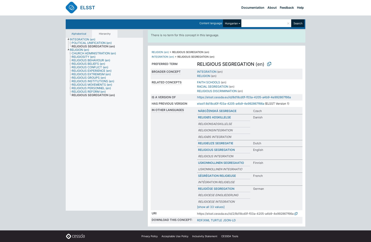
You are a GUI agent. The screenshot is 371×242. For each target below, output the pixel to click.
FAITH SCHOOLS (208, 82)
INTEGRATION (206, 72)
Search (298, 23)
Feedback (287, 7)
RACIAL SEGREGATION (212, 86)
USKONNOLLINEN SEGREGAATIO (221, 163)
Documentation (252, 7)
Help (300, 7)
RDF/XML (203, 220)
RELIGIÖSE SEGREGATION (216, 189)
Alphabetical (78, 33)
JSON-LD (229, 220)
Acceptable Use (175, 236)
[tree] (104, 124)
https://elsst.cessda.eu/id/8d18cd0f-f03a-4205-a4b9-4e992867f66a (244, 97)
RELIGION (203, 76)
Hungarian (231, 23)
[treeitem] (84, 39)
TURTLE (216, 220)
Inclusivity (204, 236)
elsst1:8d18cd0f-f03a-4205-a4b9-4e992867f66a (230, 103)
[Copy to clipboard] (269, 64)
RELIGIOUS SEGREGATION (216, 150)
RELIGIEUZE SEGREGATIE (215, 143)
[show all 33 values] (211, 207)
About (272, 7)
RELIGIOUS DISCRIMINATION (217, 91)
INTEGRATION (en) (163, 56)
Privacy (149, 236)
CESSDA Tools (229, 236)
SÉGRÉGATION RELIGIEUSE (217, 176)
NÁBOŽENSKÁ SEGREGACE (217, 111)
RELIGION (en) (160, 52)
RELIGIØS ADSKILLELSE (214, 117)
